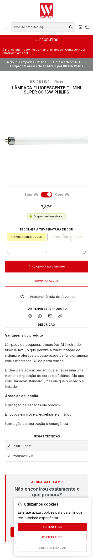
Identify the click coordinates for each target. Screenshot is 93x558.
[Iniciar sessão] (80, 27)
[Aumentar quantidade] (84, 252)
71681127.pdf (22, 446)
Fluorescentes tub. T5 (67, 62)
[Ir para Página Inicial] (46, 11)
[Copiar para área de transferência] (60, 316)
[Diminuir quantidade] (8, 252)
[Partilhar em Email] (50, 316)
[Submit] (71, 27)
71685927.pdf (23, 456)
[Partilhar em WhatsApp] (40, 316)
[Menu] (6, 27)
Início (10, 62)
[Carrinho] (87, 27)
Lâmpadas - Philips (32, 62)
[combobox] (43, 27)
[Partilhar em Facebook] (30, 316)
